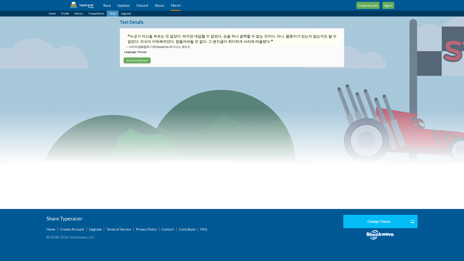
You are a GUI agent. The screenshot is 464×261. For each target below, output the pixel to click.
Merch (176, 5)
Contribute (187, 229)
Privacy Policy (146, 229)
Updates (123, 5)
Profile (65, 13)
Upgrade (126, 13)
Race (107, 5)
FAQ (203, 229)
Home (52, 13)
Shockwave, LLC (380, 235)
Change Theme (378, 221)
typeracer (86, 5)
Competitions (96, 13)
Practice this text (137, 60)
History (78, 13)
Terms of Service (118, 229)
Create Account (368, 5)
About (159, 5)
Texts (112, 13)
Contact (167, 229)
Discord (142, 5)
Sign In (388, 5)
